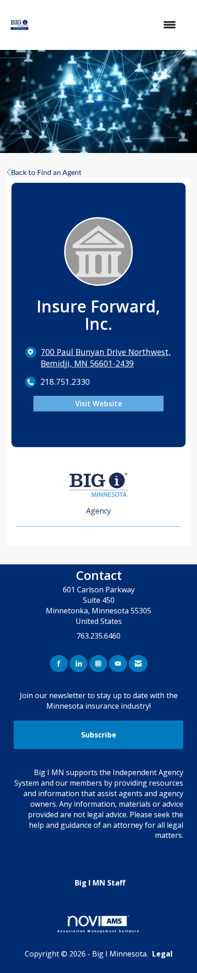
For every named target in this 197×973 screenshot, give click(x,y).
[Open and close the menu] (113, 25)
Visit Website (98, 404)
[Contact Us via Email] (138, 663)
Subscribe (98, 735)
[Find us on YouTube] (118, 663)
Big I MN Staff (100, 883)
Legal (162, 954)
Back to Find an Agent (46, 172)
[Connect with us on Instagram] (98, 663)
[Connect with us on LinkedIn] (79, 663)
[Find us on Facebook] (59, 663)
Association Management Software (98, 931)
